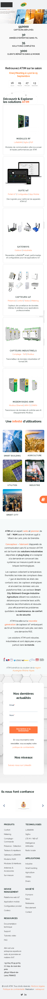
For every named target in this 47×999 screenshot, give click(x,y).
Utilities (12, 485)
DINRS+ (34, 405)
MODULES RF (24, 138)
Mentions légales (38, 986)
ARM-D (27, 405)
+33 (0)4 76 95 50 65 (12, 963)
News (27, 899)
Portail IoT (12, 194)
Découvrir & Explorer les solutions (18, 100)
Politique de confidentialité (13, 989)
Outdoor (18, 250)
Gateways (23, 247)
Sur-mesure (8, 875)
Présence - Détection (12, 846)
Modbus (30, 354)
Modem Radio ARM (23, 402)
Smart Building (12, 456)
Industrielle (27, 250)
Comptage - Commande (9, 840)
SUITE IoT (23, 190)
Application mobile (11, 902)
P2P (31, 142)
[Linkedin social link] (25, 995)
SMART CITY (12, 515)
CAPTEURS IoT (23, 297)
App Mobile (34, 194)
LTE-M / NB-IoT (31, 839)
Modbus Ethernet (16, 405)
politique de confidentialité (23, 747)
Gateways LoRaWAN (12, 855)
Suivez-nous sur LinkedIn (19, 765)
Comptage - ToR (19, 354)
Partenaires (29, 903)
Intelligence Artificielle (30, 844)
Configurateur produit (12, 906)
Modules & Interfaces (12, 863)
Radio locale (30, 850)
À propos (29, 895)
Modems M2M (10, 859)
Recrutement (30, 908)
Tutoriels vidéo (10, 936)
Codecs (7, 910)
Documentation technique (10, 925)
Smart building (31, 868)
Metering (35, 301)
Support (7, 931)
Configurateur (23, 194)
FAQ (5, 940)
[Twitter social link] (22, 995)
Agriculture (34, 456)
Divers (27, 881)
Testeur (27, 301)
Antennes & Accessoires (9, 869)
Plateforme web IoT (12, 897)
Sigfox (26, 142)
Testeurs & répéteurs (12, 850)
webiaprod (39, 989)
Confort (20, 301)
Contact (28, 912)
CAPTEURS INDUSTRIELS (23, 351)
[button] (20, 21)
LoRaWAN (18, 142)
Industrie (34, 485)
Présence (11, 301)
